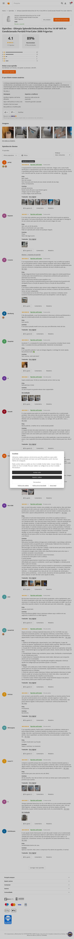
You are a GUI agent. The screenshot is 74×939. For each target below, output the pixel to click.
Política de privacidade (39, 485)
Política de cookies (23, 485)
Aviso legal (53, 485)
